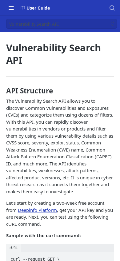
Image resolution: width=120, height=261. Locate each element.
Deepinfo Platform (37, 210)
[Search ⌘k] (112, 8)
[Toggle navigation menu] (11, 8)
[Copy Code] (106, 258)
